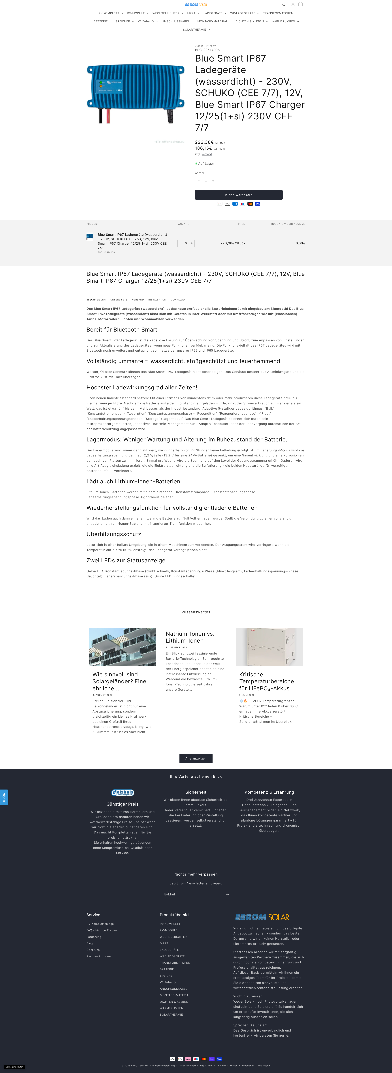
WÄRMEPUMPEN (283, 21)
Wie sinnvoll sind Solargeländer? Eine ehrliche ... (119, 681)
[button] (110, 13)
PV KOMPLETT (109, 13)
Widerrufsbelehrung (163, 1065)
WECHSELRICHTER (166, 13)
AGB (210, 1065)
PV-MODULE (136, 13)
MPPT (191, 13)
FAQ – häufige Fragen (102, 930)
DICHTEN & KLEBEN (250, 21)
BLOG (4, 797)
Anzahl (199, 172)
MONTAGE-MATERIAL (212, 21)
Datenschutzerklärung (191, 1065)
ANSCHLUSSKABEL (176, 21)
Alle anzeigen (196, 758)
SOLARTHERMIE (194, 29)
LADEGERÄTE (213, 13)
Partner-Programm (100, 956)
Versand (207, 154)
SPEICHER (122, 21)
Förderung (94, 936)
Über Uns (93, 949)
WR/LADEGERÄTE (242, 13)
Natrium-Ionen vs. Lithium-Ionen (190, 637)
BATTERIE (101, 21)
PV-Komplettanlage (100, 923)
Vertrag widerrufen (14, 1067)
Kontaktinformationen (242, 1065)
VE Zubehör (146, 21)
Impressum (264, 1065)
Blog (90, 943)
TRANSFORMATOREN (175, 962)
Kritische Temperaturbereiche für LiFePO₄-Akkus (266, 681)
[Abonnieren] (227, 894)
